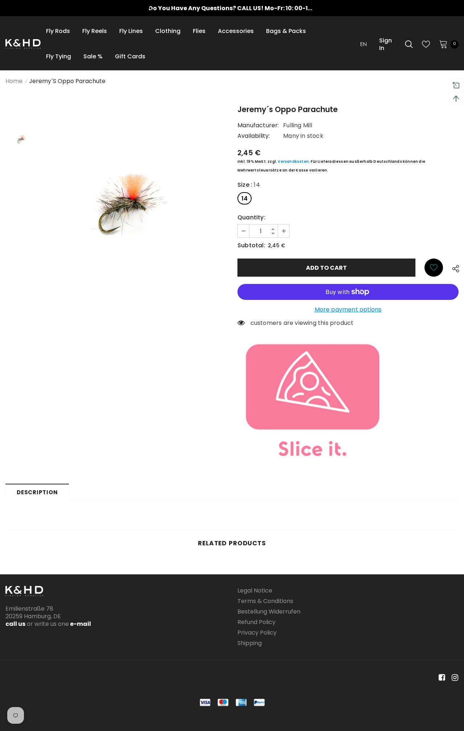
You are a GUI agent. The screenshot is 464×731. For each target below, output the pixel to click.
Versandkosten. (294, 161)
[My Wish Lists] (426, 44)
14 (244, 198)
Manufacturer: (258, 125)
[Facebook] (440, 677)
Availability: (253, 136)
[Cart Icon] (443, 44)
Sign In (385, 44)
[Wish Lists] (433, 268)
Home (13, 81)
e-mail (80, 624)
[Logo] (23, 44)
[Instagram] (453, 677)
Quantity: (251, 217)
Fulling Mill (297, 125)
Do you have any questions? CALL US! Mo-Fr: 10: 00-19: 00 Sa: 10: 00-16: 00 (259, 8)
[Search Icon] (409, 44)
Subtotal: (251, 245)
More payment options (348, 309)
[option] (232, 8)
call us (15, 624)
